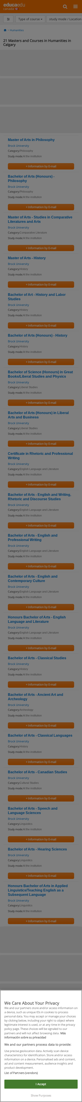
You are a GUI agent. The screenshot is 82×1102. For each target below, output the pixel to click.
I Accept (41, 1084)
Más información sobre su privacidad (35, 1035)
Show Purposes (41, 1095)
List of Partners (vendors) (21, 1073)
